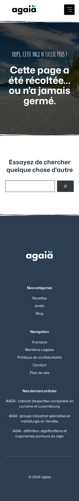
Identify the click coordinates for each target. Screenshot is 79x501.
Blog (39, 313)
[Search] (65, 186)
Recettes (39, 298)
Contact (40, 365)
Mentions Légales (39, 349)
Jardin (39, 305)
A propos (39, 342)
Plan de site (39, 372)
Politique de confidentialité (39, 357)
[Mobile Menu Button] (69, 9)
